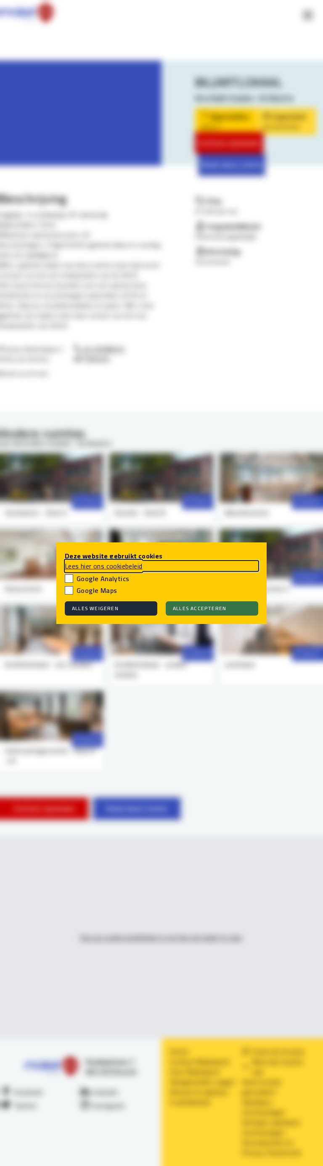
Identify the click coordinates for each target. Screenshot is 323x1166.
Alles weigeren (95, 608)
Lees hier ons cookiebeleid (103, 566)
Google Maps (97, 590)
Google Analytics (103, 578)
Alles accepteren (199, 608)
